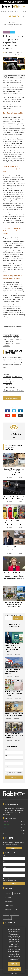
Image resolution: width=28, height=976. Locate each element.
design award (15, 335)
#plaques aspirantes (10, 387)
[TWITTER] (14, 410)
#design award (17, 376)
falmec (6, 339)
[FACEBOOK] (7, 410)
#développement (9, 379)
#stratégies (8, 393)
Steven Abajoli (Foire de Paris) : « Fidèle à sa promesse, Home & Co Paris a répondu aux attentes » (13, 647)
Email (4, 367)
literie (6, 914)
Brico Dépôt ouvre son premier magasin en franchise (12, 671)
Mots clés (6, 374)
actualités (7, 335)
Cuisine (16, 11)
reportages (15, 914)
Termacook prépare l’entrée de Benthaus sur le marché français (14, 498)
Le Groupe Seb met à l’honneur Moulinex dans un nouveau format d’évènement (14, 523)
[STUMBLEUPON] (14, 415)
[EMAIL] (20, 415)
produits (18, 343)
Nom (6, 755)
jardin (16, 909)
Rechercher (18, 618)
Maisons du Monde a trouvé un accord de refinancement (14, 714)
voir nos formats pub (14, 848)
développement (8, 337)
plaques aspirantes (9, 341)
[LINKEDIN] (20, 410)
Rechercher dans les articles (13, 615)
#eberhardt (19, 379)
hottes (11, 339)
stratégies (7, 345)
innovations (19, 339)
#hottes (14, 381)
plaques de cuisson (9, 343)
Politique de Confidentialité (14, 969)
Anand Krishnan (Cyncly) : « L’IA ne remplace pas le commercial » (14, 549)
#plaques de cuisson (10, 390)
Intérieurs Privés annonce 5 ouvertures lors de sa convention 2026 (14, 604)
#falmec (7, 381)
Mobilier (24, 11)
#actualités (8, 376)
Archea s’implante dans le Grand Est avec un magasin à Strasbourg (14, 735)
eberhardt (16, 337)
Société (6, 767)
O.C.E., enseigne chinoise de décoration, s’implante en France (13, 693)
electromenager (9, 905)
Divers (14, 834)
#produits (21, 390)
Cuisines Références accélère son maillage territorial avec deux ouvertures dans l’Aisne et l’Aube (14, 472)
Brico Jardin (11, 11)
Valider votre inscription (12, 398)
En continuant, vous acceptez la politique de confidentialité (13, 773)
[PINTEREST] (7, 415)
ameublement (17, 893)
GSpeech (22, 77)
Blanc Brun (3, 11)
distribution (8, 897)
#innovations (9, 384)
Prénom (6, 749)
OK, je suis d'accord (14, 964)
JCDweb (15, 973)
